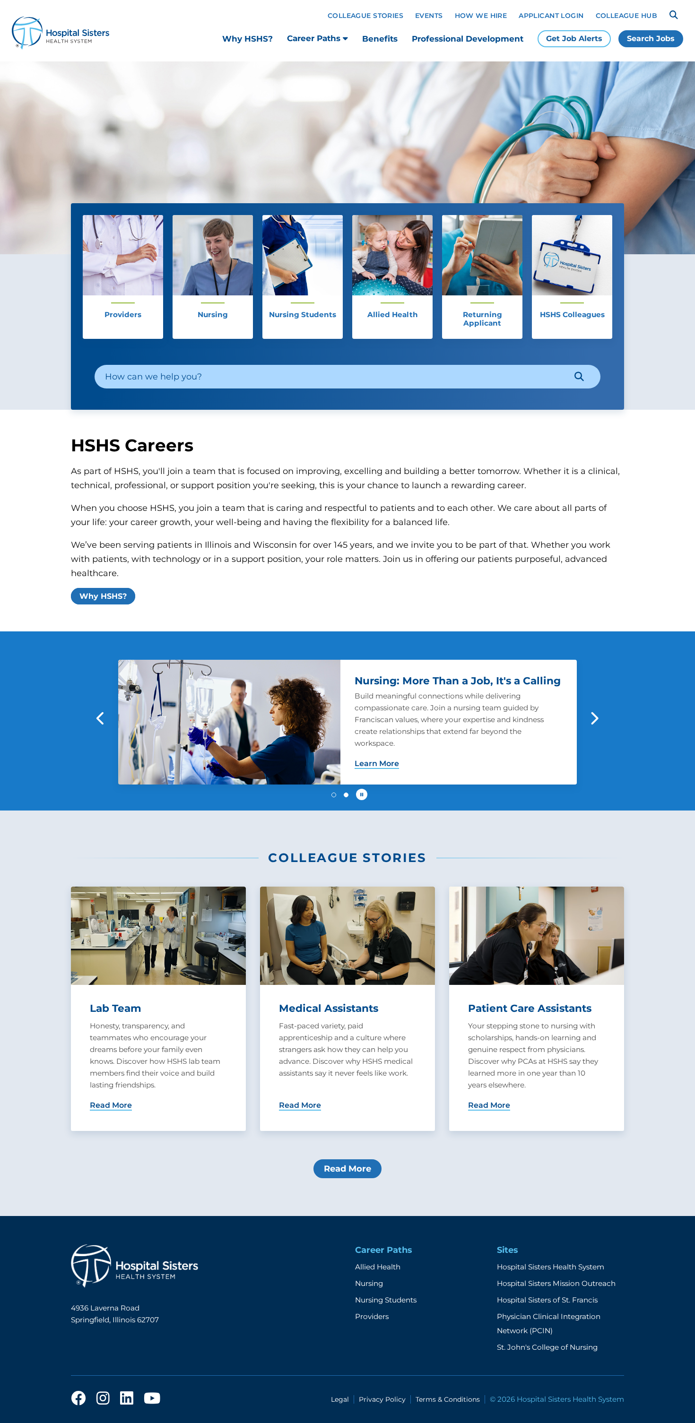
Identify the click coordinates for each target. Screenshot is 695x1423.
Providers (372, 1316)
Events (429, 15)
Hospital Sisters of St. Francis (547, 1299)
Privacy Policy (382, 1399)
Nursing (369, 1283)
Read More (347, 1169)
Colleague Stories (365, 15)
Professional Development (467, 38)
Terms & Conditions (448, 1399)
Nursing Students (386, 1299)
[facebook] (78, 1399)
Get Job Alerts (574, 38)
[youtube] (152, 1399)
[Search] (673, 15)
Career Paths (315, 38)
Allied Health (377, 1266)
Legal (340, 1399)
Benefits (380, 38)
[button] (101, 718)
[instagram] (103, 1399)
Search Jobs (651, 38)
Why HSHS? (247, 38)
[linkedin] (126, 1399)
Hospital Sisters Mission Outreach (556, 1283)
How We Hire (481, 15)
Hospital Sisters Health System (550, 1266)
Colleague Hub (626, 15)
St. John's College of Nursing (547, 1347)
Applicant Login (551, 15)
